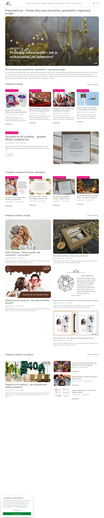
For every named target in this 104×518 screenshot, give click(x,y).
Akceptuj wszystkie (17, 513)
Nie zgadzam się (17, 510)
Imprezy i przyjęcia (60, 3)
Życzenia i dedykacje (41, 3)
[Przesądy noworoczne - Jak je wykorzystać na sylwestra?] (52, 41)
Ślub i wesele (68, 3)
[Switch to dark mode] (97, 3)
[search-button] (94, 3)
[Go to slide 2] (94, 63)
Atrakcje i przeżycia (77, 3)
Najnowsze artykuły (31, 3)
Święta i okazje (51, 3)
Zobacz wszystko (92, 84)
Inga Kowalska (32, 201)
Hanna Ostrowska (33, 113)
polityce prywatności (22, 506)
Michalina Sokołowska (15, 60)
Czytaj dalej (9, 154)
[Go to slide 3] (96, 63)
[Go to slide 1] (93, 63)
